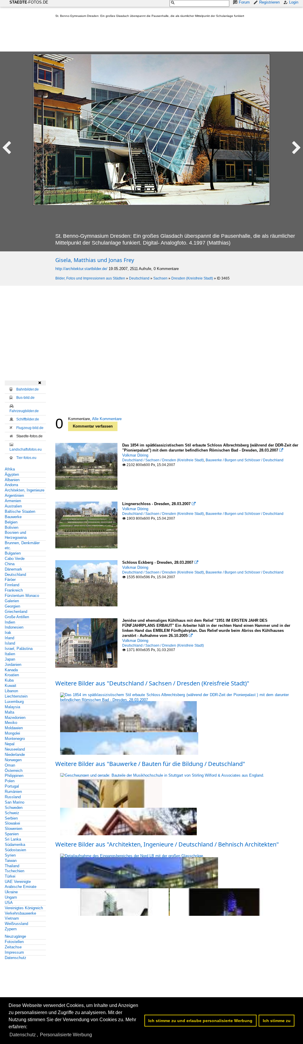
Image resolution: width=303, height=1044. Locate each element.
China (9, 564)
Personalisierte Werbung (66, 1034)
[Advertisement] (163, 36)
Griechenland (16, 611)
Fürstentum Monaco (22, 595)
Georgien (12, 606)
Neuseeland (15, 749)
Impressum (14, 952)
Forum (244, 2)
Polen (9, 781)
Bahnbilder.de (27, 389)
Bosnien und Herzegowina (16, 535)
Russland (13, 797)
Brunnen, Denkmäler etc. (22, 545)
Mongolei (12, 733)
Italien (10, 654)
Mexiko (11, 722)
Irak (8, 632)
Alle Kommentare (107, 419)
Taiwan (11, 860)
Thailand (12, 866)
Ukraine (11, 892)
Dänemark (13, 569)
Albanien (12, 480)
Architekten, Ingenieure (24, 490)
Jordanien (13, 664)
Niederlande (15, 754)
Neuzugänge (15, 936)
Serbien (11, 818)
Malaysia (12, 707)
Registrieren (269, 2)
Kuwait (10, 685)
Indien (10, 622)
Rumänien (13, 791)
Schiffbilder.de (27, 419)
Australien (13, 506)
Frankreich (14, 590)
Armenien (13, 501)
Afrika (10, 469)
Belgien (11, 522)
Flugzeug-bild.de (29, 428)
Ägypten (12, 474)
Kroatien (12, 675)
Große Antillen (17, 617)
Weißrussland (16, 923)
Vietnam (12, 918)
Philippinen (14, 775)
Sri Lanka (13, 839)
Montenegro (15, 738)
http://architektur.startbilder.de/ (81, 268)
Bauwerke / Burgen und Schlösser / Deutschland (244, 460)
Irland (9, 638)
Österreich (13, 770)
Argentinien (14, 495)
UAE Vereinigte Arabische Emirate (20, 884)
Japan (10, 659)
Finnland (12, 585)
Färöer (10, 579)
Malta (9, 712)
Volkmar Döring (135, 455)
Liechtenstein (16, 696)
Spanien (12, 834)
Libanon (11, 691)
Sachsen (160, 278)
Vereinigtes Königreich (24, 908)
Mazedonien (15, 717)
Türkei (10, 876)
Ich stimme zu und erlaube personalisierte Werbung (200, 1020)
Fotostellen (14, 941)
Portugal (12, 786)
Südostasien (15, 850)
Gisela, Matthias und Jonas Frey (94, 260)
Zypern (11, 929)
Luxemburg (14, 701)
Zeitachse (13, 947)
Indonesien (14, 627)
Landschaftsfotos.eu (25, 449)
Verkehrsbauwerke (20, 913)
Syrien (10, 855)
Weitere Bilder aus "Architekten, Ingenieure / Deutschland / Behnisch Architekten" (167, 844)
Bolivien (11, 527)
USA (9, 902)
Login (293, 2)
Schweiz (12, 813)
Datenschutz (15, 957)
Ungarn (11, 897)
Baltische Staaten (20, 511)
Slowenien (13, 828)
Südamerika (15, 844)
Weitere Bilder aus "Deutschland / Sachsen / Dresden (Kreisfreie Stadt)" (152, 683)
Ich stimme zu (277, 1020)
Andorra (11, 485)
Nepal (9, 744)
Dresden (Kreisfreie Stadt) (192, 278)
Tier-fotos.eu (26, 458)
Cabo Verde (15, 558)
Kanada (11, 670)
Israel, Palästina (19, 648)
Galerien (12, 601)
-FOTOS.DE (28, 2)
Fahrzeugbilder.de (24, 411)
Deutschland (139, 278)
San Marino (14, 802)
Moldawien (14, 728)
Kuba (9, 680)
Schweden (13, 807)
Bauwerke (13, 517)
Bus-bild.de (25, 398)
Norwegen (13, 760)
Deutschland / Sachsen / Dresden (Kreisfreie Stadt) (163, 460)
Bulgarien (13, 553)
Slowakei (12, 823)
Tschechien (14, 871)
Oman (10, 765)
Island (10, 643)
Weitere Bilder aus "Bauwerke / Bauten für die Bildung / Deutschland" (150, 764)
